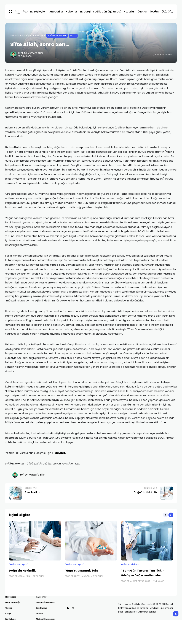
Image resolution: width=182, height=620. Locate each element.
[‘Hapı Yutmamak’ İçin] (91, 540)
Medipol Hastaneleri (45, 619)
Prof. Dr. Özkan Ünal (20, 576)
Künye (8, 613)
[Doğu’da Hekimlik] (35, 540)
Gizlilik (8, 608)
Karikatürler (10, 619)
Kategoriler (41, 597)
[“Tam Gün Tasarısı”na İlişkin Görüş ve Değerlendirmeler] (147, 540)
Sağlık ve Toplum (33, 35)
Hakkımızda (10, 597)
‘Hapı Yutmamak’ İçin (81, 571)
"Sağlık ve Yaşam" (57, 35)
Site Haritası (41, 608)
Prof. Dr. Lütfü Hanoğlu (77, 576)
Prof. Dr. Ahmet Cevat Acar (135, 581)
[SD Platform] (19, 11)
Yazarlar (39, 613)
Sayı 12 (73, 35)
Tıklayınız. (59, 453)
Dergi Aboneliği (12, 602)
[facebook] (68, 608)
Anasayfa (15, 35)
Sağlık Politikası (130, 564)
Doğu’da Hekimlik (22, 571)
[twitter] (73, 608)
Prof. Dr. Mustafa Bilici (30, 53)
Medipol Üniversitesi (45, 602)
